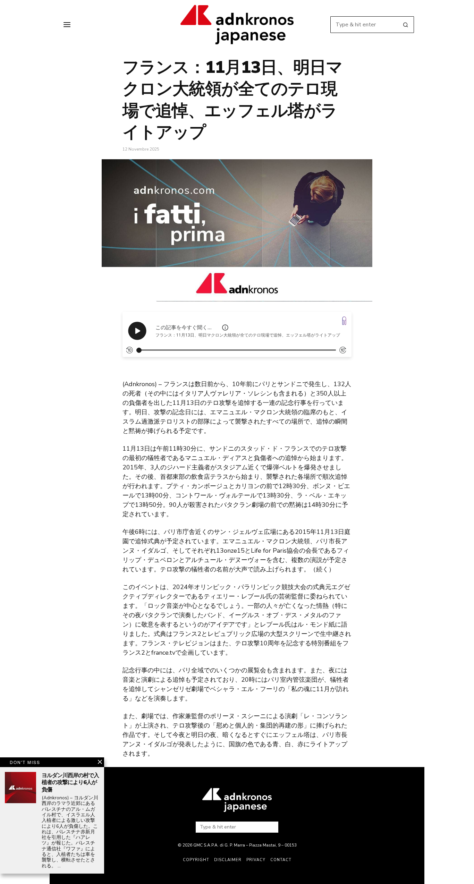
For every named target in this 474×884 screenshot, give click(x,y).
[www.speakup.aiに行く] (344, 320)
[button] (405, 24)
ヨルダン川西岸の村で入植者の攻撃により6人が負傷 (70, 782)
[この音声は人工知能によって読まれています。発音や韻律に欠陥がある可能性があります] (225, 327)
